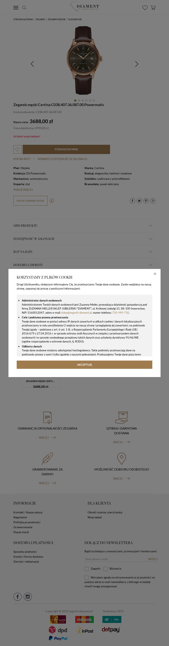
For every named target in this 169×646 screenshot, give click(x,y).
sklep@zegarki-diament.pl (76, 312)
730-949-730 (120, 312)
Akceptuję (84, 364)
